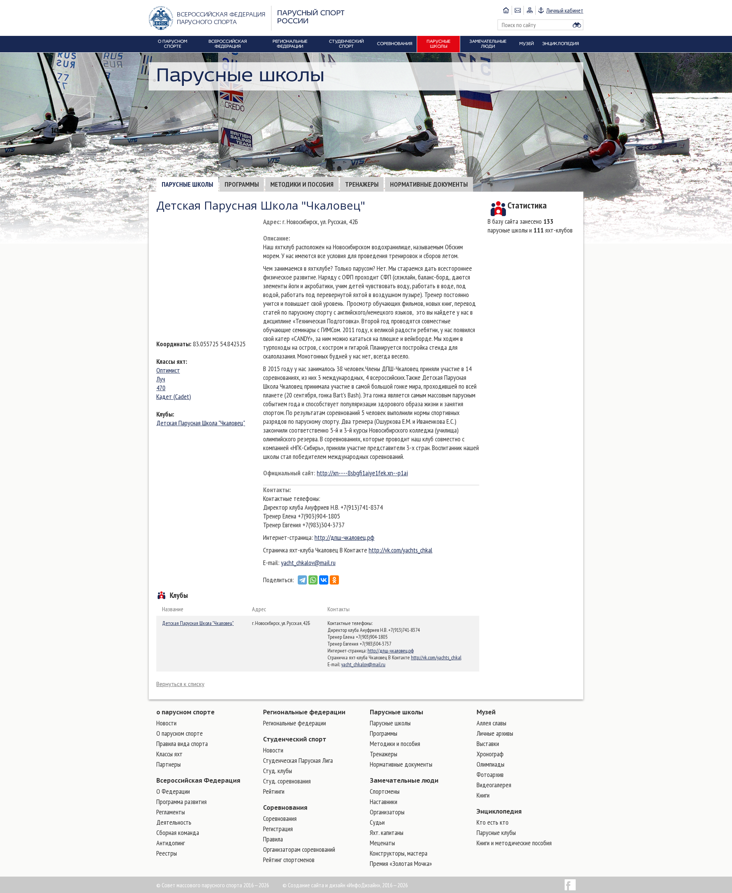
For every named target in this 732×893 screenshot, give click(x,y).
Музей (486, 712)
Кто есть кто (493, 822)
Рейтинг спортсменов (289, 859)
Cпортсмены (385, 791)
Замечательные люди (404, 780)
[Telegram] (302, 580)
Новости (166, 723)
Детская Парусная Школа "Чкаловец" (200, 422)
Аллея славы (491, 723)
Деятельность (173, 822)
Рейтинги (273, 791)
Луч (160, 379)
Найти (577, 24)
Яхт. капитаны (386, 832)
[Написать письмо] (517, 10)
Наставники (383, 801)
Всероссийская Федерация (198, 780)
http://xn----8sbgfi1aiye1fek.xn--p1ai (362, 472)
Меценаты (382, 842)
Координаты (173, 343)
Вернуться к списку (180, 684)
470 (160, 387)
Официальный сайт (288, 472)
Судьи (377, 822)
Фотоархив (490, 774)
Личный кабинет (564, 10)
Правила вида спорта (182, 743)
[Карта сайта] (529, 10)
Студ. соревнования (287, 781)
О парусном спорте (179, 733)
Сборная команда (177, 832)
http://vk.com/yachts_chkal (400, 550)
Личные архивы (495, 733)
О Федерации (173, 791)
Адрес (271, 221)
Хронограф (490, 753)
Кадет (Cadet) (173, 396)
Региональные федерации (304, 712)
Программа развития (181, 801)
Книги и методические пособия (514, 842)
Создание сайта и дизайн (316, 885)
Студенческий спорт (294, 739)
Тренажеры (362, 184)
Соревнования (285, 807)
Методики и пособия (302, 184)
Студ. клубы (277, 770)
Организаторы (387, 811)
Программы (242, 184)
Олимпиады (490, 764)
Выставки (488, 743)
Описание (276, 238)
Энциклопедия (499, 811)
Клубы (164, 414)
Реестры (166, 853)
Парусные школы (187, 184)
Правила (273, 839)
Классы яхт (171, 361)
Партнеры (168, 764)
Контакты (276, 489)
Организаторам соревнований (299, 849)
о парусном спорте (185, 712)
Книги (483, 795)
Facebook (570, 884)
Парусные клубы (496, 832)
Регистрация (278, 828)
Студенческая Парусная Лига (298, 760)
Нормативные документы (429, 184)
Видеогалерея (494, 784)
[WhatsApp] (313, 580)
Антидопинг (170, 842)
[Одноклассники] (334, 580)
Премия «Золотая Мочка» (401, 863)
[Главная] (506, 10)
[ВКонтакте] (323, 580)
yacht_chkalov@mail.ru (308, 562)
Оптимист (168, 370)
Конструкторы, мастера (398, 853)
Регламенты (170, 811)
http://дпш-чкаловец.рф (344, 537)
